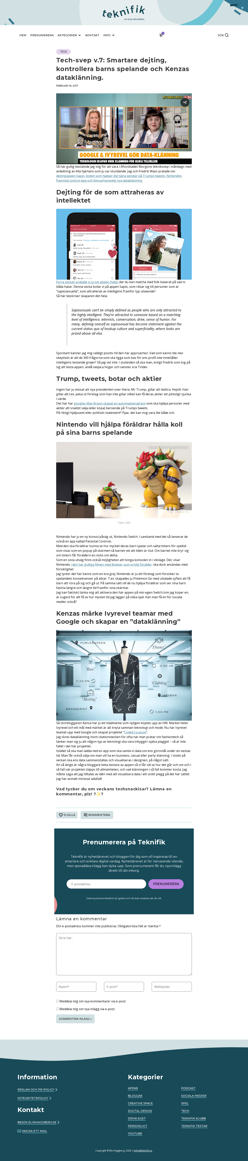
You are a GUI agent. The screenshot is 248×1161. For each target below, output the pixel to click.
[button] (102, 6)
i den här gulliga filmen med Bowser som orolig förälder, (111, 564)
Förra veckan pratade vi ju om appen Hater (87, 282)
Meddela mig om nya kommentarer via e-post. (92, 1001)
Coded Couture (135, 732)
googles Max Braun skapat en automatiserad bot (110, 403)
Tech (63, 51)
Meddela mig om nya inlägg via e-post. (87, 1009)
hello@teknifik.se (143, 1150)
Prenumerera (166, 884)
